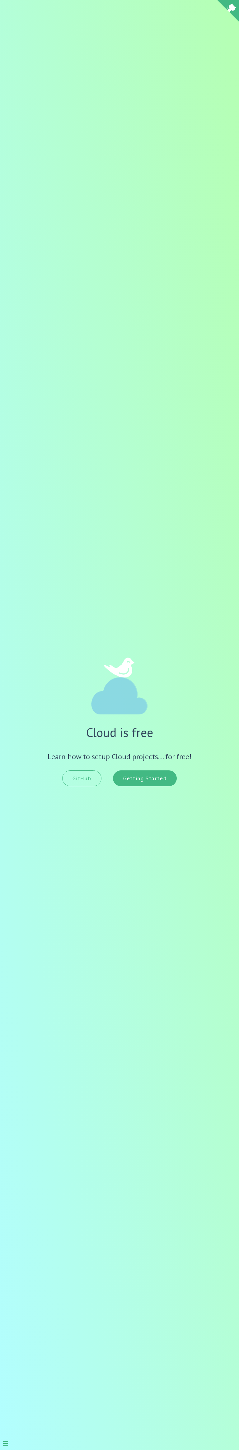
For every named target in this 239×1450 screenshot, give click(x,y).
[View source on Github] (228, 11)
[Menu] (8, 1441)
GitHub (82, 778)
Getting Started (144, 778)
